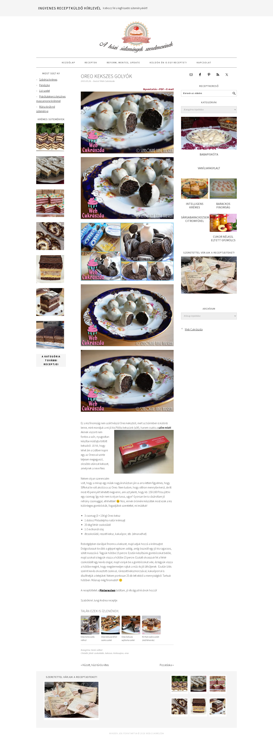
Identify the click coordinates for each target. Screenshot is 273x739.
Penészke (44, 85)
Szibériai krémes (48, 79)
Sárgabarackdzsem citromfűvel (195, 219)
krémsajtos (118, 653)
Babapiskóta (209, 154)
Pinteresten (107, 590)
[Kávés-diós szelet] (50, 348)
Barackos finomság (223, 205)
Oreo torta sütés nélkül (88, 638)
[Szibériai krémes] (50, 150)
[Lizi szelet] (50, 216)
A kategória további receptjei (51, 360)
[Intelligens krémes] (194, 197)
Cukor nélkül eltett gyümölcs (223, 238)
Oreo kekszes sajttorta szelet (128, 638)
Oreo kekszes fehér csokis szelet (109, 638)
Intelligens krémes (194, 205)
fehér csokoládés (96, 653)
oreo (127, 653)
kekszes (108, 653)
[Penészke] (50, 183)
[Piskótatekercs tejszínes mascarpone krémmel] (50, 249)
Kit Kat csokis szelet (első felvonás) (150, 638)
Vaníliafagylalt (209, 168)
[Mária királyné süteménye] (50, 282)
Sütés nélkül (96, 650)
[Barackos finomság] (223, 197)
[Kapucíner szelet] (50, 315)
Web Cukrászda (136, 35)
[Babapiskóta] (209, 148)
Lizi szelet (44, 90)
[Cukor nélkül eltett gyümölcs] (223, 231)
